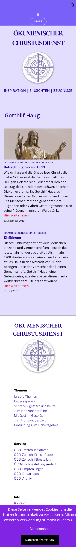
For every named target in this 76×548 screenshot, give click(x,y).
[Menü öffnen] (38, 14)
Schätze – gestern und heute (35, 162)
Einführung (12, 237)
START (38, 21)
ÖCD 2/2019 (10, 162)
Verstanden (39, 529)
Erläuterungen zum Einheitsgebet (25, 233)
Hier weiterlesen (16, 215)
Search (72, 5)
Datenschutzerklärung (39, 539)
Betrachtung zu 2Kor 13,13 (24, 167)
